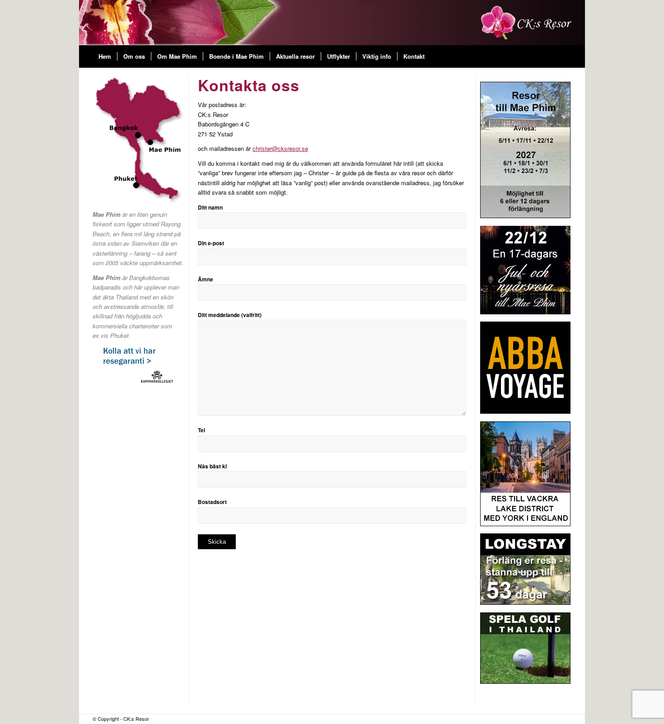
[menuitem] (105, 56)
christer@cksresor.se (280, 148)
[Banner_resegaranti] (138, 365)
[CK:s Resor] (526, 22)
